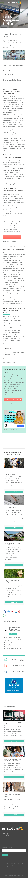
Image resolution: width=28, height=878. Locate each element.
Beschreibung (7, 65)
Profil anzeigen (13, 633)
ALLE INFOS (14, 491)
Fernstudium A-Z (20, 863)
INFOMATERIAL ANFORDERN (13, 237)
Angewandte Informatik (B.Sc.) (13, 723)
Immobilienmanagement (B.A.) (12, 581)
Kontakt (7, 875)
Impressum (13, 875)
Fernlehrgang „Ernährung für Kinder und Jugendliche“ (13, 759)
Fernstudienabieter (18, 65)
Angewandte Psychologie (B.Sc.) (12, 795)
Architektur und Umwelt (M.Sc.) (12, 543)
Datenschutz (20, 875)
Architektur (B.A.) (10, 507)
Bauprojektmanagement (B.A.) (12, 470)
